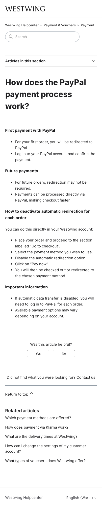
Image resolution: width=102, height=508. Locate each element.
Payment (87, 25)
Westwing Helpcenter (22, 25)
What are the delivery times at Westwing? (41, 436)
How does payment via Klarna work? (37, 427)
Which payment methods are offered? (38, 417)
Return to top (17, 394)
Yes (38, 353)
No (64, 353)
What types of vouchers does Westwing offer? (45, 460)
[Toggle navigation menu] (88, 9)
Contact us (85, 377)
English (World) (80, 498)
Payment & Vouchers (60, 25)
